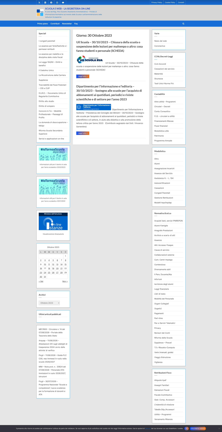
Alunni (157, 163)
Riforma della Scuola (163, 338)
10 (45, 264)
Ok (186, 428)
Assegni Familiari (161, 385)
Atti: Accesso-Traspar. (163, 245)
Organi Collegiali (161, 303)
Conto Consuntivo (162, 111)
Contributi (55, 23)
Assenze (158, 240)
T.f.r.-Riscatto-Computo (164, 347)
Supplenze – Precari (163, 342)
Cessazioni (159, 188)
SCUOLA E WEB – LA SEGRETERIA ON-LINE (67, 8)
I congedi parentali (47, 41)
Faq (76, 23)
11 (49, 264)
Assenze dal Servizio (163, 173)
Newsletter (67, 23)
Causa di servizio (161, 250)
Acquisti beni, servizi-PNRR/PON (168, 221)
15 (65, 264)
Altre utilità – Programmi (165, 101)
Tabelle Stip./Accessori (164, 409)
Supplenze (43, 80)
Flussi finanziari (161, 126)
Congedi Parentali (162, 193)
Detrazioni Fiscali (161, 390)
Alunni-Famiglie (161, 225)
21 (61, 268)
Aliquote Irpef (160, 380)
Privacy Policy (156, 2)
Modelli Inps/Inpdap (163, 202)
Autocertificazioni (162, 183)
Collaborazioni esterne (164, 255)
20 (57, 268)
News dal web (160, 41)
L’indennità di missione (164, 404)
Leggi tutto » (83, 76)
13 (57, 264)
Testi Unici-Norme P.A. (164, 83)
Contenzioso (159, 264)
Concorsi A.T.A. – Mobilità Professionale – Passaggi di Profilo (51, 114)
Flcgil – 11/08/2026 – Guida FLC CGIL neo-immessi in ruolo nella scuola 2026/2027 (53, 358)
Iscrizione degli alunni (163, 284)
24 (45, 272)
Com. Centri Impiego (163, 260)
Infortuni (158, 279)
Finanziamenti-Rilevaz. (164, 121)
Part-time (158, 318)
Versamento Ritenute (163, 419)
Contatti (181, 2)
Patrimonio (159, 136)
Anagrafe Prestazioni (163, 230)
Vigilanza (158, 362)
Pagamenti (159, 313)
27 (57, 272)
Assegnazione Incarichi (164, 168)
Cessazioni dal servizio (164, 69)
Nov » (65, 281)
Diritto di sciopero (47, 106)
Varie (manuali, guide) (163, 352)
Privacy (157, 328)
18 (49, 268)
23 (41, 272)
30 (41, 277)
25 (49, 272)
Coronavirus (159, 46)
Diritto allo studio (46, 101)
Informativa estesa (198, 428)
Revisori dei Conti (162, 333)
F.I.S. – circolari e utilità (164, 116)
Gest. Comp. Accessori (164, 400)
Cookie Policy (170, 2)
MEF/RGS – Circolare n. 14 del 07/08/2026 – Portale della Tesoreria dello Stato (52, 332)
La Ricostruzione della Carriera (52, 75)
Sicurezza (158, 78)
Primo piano (42, 23)
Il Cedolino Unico (46, 70)
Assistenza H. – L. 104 (163, 178)
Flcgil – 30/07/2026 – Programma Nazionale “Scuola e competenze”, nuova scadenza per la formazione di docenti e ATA (53, 388)
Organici (158, 308)
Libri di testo (159, 294)
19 (53, 268)
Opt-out (148, 428)
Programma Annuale (163, 140)
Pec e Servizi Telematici (164, 323)
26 (53, 272)
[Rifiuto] (219, 428)
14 (61, 264)
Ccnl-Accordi (160, 64)
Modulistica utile (161, 131)
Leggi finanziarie (161, 289)
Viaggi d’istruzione (162, 357)
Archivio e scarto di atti (164, 235)
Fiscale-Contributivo (163, 395)
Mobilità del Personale (164, 299)
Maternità (158, 74)
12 (53, 264)
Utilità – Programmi (162, 414)
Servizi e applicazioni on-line (51, 138)
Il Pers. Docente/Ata (163, 274)
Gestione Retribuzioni (163, 198)
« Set (41, 281)
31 (45, 277)
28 (61, 272)
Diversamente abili (162, 269)
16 (41, 268)
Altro (156, 159)
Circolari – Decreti (162, 106)
